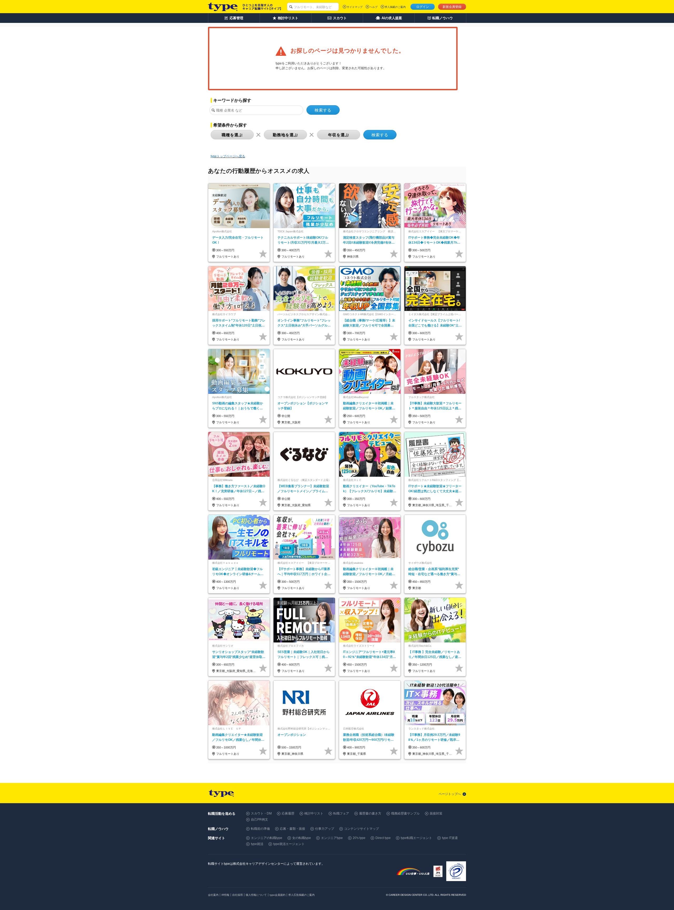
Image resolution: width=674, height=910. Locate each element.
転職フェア (341, 813)
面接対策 (436, 813)
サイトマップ (355, 7)
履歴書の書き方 (370, 813)
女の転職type (301, 838)
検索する (323, 110)
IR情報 (225, 894)
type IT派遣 (450, 838)
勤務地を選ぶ (285, 135)
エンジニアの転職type (266, 838)
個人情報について (256, 894)
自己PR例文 (259, 819)
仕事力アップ (324, 829)
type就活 (257, 844)
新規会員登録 (452, 7)
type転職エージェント (416, 838)
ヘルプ (374, 7)
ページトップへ (450, 794)
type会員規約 (277, 894)
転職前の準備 (260, 829)
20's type (359, 838)
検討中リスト (313, 813)
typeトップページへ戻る (228, 156)
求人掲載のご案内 (395, 7)
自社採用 (237, 894)
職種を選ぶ (232, 135)
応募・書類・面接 (292, 829)
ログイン (422, 7)
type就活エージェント (289, 844)
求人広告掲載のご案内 (301, 894)
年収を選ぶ (338, 135)
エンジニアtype (332, 838)
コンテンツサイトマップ (361, 829)
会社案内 (213, 894)
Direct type (383, 838)
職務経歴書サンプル (405, 813)
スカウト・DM (261, 813)
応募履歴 (288, 813)
